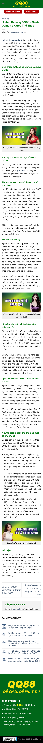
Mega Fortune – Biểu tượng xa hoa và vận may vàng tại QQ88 (23, 626)
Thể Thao (5, 19)
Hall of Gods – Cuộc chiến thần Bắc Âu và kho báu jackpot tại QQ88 (24, 652)
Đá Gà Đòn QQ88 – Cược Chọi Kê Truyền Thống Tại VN (11, 590)
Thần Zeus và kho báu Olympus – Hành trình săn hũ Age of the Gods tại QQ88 (23, 643)
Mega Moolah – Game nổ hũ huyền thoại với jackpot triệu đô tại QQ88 (24, 660)
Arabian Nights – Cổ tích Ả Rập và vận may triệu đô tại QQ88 (23, 634)
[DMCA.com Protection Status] (10, 739)
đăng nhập (18, 609)
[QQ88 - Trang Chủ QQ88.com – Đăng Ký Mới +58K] (21, 4)
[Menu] (3, 4)
